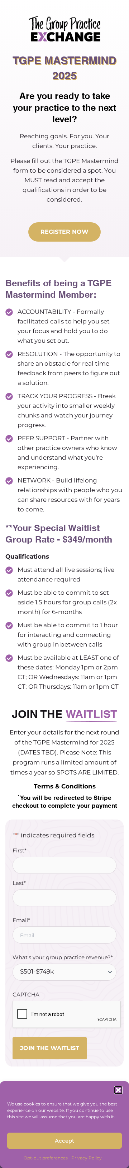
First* (20, 850)
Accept (64, 1140)
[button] (118, 1090)
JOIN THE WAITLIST (49, 1048)
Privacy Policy (86, 1157)
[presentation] (67, 1015)
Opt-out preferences (46, 1157)
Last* (19, 883)
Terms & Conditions (65, 786)
